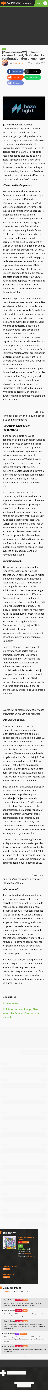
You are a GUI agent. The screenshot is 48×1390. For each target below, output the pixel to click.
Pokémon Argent (10, 1266)
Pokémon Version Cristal (26, 1238)
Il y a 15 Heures (23, 1302)
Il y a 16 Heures (25, 1313)
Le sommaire (10, 1003)
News (22, 1291)
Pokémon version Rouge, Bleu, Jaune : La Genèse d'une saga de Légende (21, 1013)
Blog (4, 49)
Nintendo (27, 1253)
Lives (28, 1291)
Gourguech (18, 63)
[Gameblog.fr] (10, 3)
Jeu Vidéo (27, 3)
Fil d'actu (6, 1291)
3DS (19, 1242)
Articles (15, 1291)
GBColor (26, 1242)
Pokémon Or (8, 1274)
